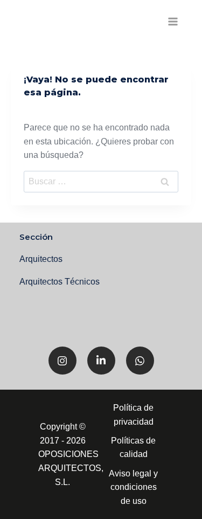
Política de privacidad (133, 414)
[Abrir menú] (173, 21)
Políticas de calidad (133, 447)
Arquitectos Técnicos (59, 281)
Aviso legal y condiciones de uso (133, 487)
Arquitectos (40, 259)
